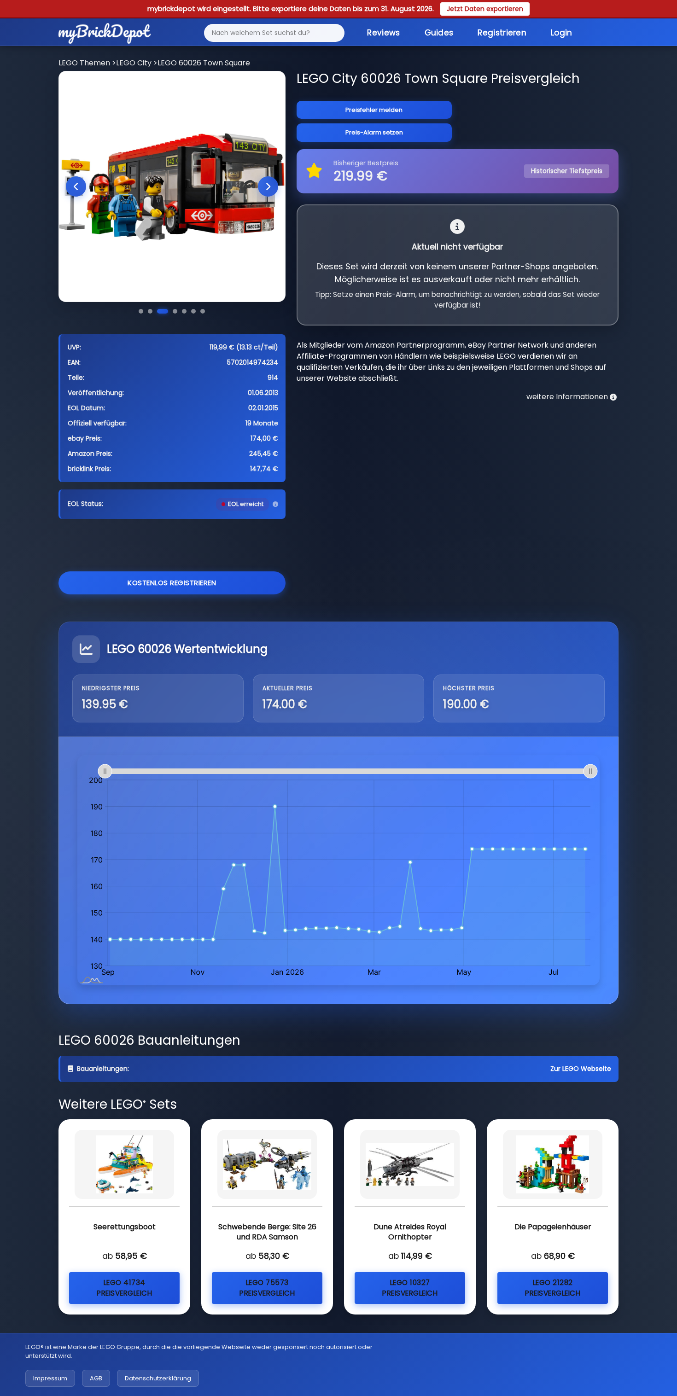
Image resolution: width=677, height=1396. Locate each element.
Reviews (383, 32)
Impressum (50, 1378)
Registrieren (502, 32)
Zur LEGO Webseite (580, 1068)
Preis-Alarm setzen (374, 132)
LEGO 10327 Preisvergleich (410, 1288)
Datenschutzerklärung (158, 1378)
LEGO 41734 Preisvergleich (124, 1288)
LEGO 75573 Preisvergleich (267, 1288)
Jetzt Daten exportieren (485, 8)
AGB (96, 1378)
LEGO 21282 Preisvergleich (552, 1288)
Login (561, 32)
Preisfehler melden (374, 109)
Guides (439, 32)
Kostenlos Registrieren (172, 582)
